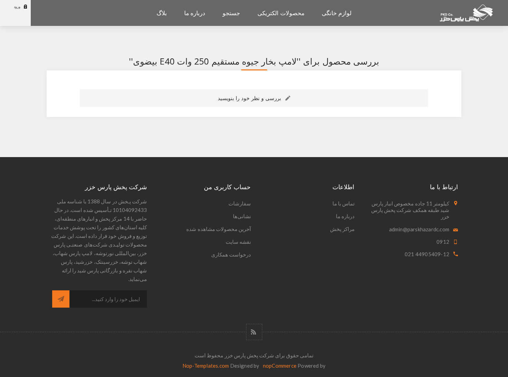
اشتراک (60, 299)
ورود (17, 6)
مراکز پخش (342, 229)
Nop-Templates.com (205, 365)
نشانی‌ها (242, 216)
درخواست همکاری (231, 254)
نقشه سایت (238, 242)
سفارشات (239, 203)
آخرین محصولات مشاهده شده (218, 229)
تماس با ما (343, 203)
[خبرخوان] (254, 332)
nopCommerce (280, 365)
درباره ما (345, 216)
